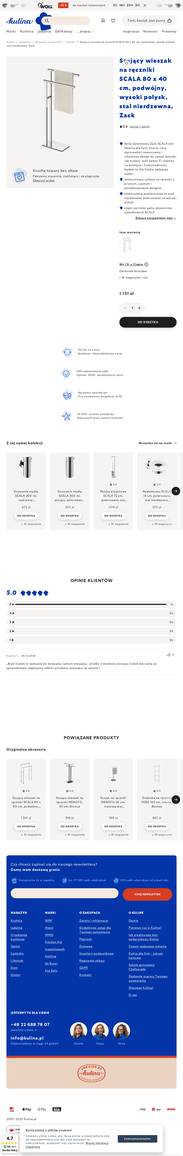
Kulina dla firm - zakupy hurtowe (146, 955)
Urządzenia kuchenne (19, 937)
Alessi (49, 927)
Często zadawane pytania (147, 946)
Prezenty (169, 31)
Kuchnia (16, 920)
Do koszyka (148, 322)
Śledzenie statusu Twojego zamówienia (148, 978)
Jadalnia (16, 927)
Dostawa (85, 946)
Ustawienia (33, 1146)
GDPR (83, 967)
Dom (14, 967)
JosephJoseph (55, 949)
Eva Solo (51, 970)
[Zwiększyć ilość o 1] (139, 308)
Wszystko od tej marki (155, 443)
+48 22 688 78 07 (30, 1025)
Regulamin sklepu (92, 960)
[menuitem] (11, 32)
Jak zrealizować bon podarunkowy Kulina (144, 937)
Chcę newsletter (147, 894)
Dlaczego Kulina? (141, 987)
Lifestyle (17, 960)
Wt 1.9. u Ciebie (131, 264)
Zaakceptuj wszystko (137, 1138)
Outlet (15, 975)
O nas (133, 995)
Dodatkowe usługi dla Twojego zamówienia (95, 930)
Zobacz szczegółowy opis (154, 218)
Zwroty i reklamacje (93, 920)
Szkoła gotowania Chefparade (142, 967)
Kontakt (85, 975)
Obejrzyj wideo (44, 180)
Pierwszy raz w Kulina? (145, 927)
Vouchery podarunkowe (96, 953)
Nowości (150, 31)
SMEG (49, 935)
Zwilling (50, 956)
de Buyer (51, 963)
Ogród (15, 946)
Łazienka (17, 953)
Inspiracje (131, 31)
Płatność (85, 939)
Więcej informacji (97, 1143)
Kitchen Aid (53, 942)
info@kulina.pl (27, 1038)
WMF (48, 920)
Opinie (133, 920)
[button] (26, 826)
